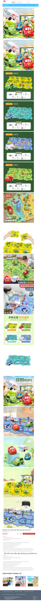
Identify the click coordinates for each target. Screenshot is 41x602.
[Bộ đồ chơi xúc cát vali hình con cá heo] (33, 581)
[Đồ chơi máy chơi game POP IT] (20, 581)
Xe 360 (34, 597)
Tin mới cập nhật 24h (35, 599)
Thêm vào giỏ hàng (29, 533)
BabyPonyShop (8, 599)
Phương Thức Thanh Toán (29, 591)
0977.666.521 (8, 598)
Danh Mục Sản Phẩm (18, 591)
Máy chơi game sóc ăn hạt (36, 530)
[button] (33, 9)
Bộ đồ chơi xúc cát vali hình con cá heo (31, 576)
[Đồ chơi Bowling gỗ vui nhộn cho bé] (8, 581)
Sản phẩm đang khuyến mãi (8, 591)
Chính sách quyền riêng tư (20, 594)
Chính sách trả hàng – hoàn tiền (8, 594)
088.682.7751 (13, 598)
